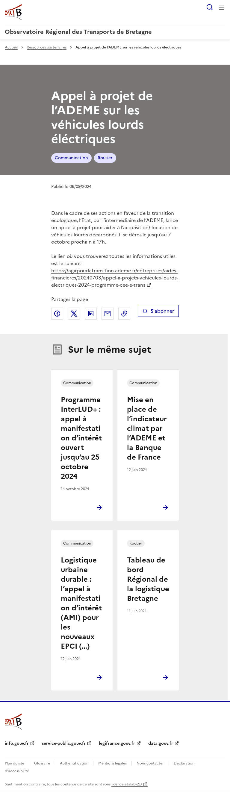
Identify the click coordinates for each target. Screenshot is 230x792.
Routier (105, 158)
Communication (71, 158)
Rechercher (210, 7)
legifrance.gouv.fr (117, 743)
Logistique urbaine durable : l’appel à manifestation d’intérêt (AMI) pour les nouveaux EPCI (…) (81, 603)
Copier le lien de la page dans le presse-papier (124, 314)
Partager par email (108, 314)
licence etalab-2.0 (126, 784)
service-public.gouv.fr (64, 743)
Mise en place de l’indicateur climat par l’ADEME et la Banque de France (147, 428)
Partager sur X (74, 314)
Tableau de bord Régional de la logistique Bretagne (148, 579)
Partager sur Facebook (57, 314)
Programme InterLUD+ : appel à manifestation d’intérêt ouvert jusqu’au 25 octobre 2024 (81, 438)
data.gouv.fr (160, 743)
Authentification (74, 763)
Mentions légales (112, 763)
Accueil (11, 47)
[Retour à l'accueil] (13, 721)
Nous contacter (150, 763)
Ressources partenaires (46, 47)
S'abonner (162, 310)
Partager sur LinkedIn (91, 314)
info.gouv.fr (17, 743)
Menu (222, 7)
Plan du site (14, 763)
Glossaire (42, 763)
